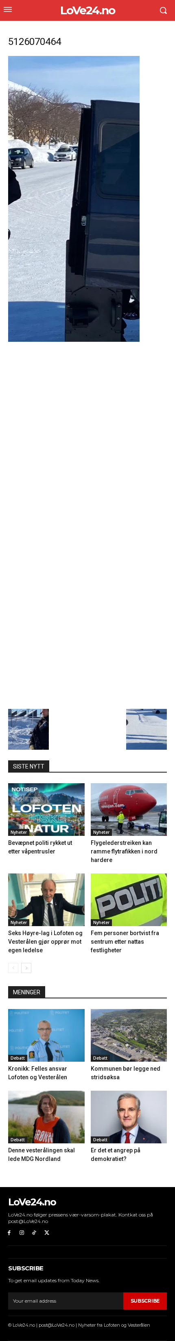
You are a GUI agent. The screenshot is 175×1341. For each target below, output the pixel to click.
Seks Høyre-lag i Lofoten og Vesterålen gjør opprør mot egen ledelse (45, 941)
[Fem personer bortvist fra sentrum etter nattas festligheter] (129, 899)
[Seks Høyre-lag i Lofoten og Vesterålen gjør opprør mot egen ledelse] (46, 899)
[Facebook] (9, 1233)
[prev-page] (13, 968)
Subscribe (145, 1301)
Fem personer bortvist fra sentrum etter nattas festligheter (125, 941)
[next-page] (26, 968)
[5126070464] (74, 339)
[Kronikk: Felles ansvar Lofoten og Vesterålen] (46, 1035)
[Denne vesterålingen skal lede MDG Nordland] (46, 1117)
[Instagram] (22, 1233)
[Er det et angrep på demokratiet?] (129, 1117)
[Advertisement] (87, 435)
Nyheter (19, 832)
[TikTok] (34, 1233)
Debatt (18, 1058)
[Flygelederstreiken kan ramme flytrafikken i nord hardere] (129, 809)
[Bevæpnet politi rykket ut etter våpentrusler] (46, 809)
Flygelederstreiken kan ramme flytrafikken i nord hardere (124, 851)
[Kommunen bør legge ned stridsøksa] (129, 1035)
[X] (46, 1233)
